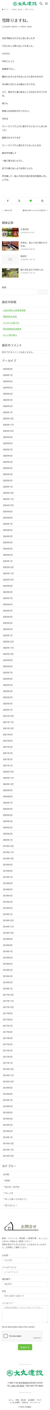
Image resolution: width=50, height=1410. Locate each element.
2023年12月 (8, 567)
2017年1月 (8, 1062)
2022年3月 (8, 697)
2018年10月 (8, 932)
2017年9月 (8, 1013)
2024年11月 (8, 499)
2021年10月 (8, 728)
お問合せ (25, 1402)
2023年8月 (8, 592)
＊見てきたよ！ (10, 1205)
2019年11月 (8, 852)
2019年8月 (8, 870)
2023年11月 (8, 573)
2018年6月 (8, 957)
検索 (4, 287)
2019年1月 (8, 914)
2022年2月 (8, 703)
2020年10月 (8, 784)
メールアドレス (9, 1267)
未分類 (6, 1174)
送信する (25, 1347)
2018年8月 (8, 945)
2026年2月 (8, 406)
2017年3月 (8, 1050)
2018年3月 (8, 976)
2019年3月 (8, 901)
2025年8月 (8, 443)
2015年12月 (8, 1143)
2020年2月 (8, 833)
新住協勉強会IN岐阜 (12, 328)
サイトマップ (35, 1402)
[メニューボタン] (46, 3)
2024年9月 (8, 511)
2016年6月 (8, 1106)
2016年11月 (8, 1075)
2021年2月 (8, 759)
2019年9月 (8, 864)
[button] (7, 201)
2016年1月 (8, 1137)
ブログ (38, 1400)
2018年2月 (8, 982)
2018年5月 (8, 963)
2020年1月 (8, 839)
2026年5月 (8, 387)
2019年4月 (8, 895)
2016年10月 (8, 1081)
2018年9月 (8, 938)
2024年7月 (8, 523)
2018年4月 (8, 969)
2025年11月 (8, 424)
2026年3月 (8, 399)
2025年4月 (8, 468)
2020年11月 (8, 777)
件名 (4, 1291)
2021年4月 (8, 746)
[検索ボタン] (41, 3)
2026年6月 (8, 381)
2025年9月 (8, 437)
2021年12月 (8, 715)
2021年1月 (8, 765)
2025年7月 (8, 449)
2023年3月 (8, 622)
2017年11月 (8, 1000)
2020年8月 (8, 796)
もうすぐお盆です (11, 322)
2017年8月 (8, 1019)
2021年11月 (8, 722)
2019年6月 (8, 883)
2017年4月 (8, 1044)
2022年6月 (8, 678)
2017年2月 (8, 1056)
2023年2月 (8, 629)
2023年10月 (8, 579)
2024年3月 (8, 548)
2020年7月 (8, 802)
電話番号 (6, 1279)
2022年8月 (8, 666)
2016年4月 (8, 1118)
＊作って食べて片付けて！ (15, 1199)
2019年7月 (8, 877)
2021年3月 (8, 753)
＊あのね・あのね (26, 26)
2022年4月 (8, 691)
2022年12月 (8, 641)
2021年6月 (8, 734)
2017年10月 (8, 1007)
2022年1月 (8, 709)
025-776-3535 (17, 1385)
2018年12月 (8, 920)
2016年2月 (8, 1131)
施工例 (23, 1400)
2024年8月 (8, 517)
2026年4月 (8, 393)
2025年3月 (8, 474)
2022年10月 (8, 653)
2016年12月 (8, 1069)
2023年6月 (8, 604)
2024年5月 (8, 536)
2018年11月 (8, 926)
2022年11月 (8, 647)
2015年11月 (8, 1149)
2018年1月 (8, 988)
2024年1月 (8, 561)
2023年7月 (8, 598)
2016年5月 (8, 1112)
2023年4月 (8, 616)
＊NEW (6, 1180)
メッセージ (7, 1302)
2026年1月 (8, 412)
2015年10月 (8, 1155)
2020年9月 (8, 790)
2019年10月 (8, 858)
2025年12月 (8, 418)
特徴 (17, 1400)
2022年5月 (8, 684)
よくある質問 (15, 1402)
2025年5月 (8, 461)
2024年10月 (8, 505)
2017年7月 (8, 1025)
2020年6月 (8, 808)
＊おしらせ (8, 1192)
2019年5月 (8, 889)
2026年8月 (8, 368)
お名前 (5, 1255)
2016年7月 (8, 1100)
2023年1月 (8, 635)
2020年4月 (8, 821)
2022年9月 (8, 660)
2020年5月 (8, 815)
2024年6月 (8, 530)
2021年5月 (8, 740)
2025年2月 (8, 480)
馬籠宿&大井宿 (10, 316)
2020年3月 (8, 827)
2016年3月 (8, 1124)
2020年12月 (8, 771)
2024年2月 (8, 554)
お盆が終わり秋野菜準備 (14, 310)
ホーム (11, 1400)
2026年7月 (8, 375)
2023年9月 (8, 585)
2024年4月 (8, 542)
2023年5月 (8, 610)
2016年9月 (8, 1087)
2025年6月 (8, 455)
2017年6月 (8, 1031)
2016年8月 (8, 1093)
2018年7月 (8, 951)
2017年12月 (8, 994)
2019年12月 (8, 846)
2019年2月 (8, 908)
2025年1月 (8, 486)
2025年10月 (8, 430)
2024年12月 (8, 492)
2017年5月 (8, 1038)
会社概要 (31, 1400)
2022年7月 (8, 672)
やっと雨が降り (10, 335)
